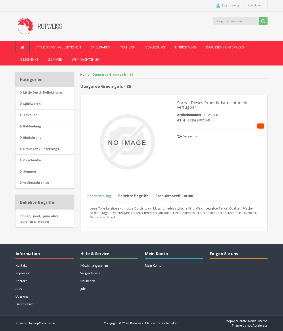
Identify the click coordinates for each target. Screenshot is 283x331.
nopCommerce (44, 323)
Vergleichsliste (90, 273)
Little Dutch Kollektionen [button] (57, 47)
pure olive (51, 216)
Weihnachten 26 (85, 59)
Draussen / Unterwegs (41, 149)
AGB (18, 289)
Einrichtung (32, 137)
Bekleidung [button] (155, 47)
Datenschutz (24, 304)
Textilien (30, 115)
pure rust (28, 221)
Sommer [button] (55, 59)
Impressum (23, 273)
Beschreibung (99, 195)
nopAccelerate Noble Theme (247, 321)
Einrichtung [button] (185, 47)
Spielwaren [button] (100, 47)
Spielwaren (32, 104)
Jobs (83, 289)
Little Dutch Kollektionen (43, 92)
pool (37, 216)
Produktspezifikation (174, 195)
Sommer (29, 171)
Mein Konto (153, 265)
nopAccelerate (257, 325)
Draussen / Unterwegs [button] (225, 47)
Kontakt (21, 281)
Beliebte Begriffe (133, 195)
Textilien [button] (127, 47)
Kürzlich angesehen (94, 265)
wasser (44, 221)
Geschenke (29, 59)
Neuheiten (87, 281)
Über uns (21, 296)
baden (25, 216)
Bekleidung (32, 126)
